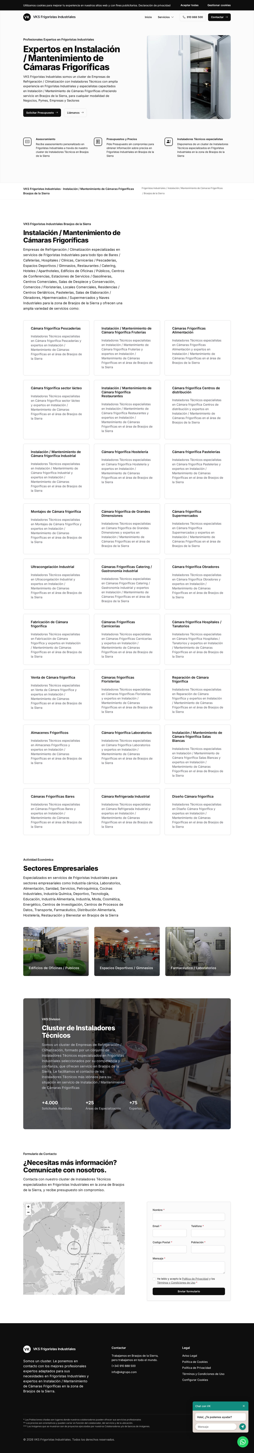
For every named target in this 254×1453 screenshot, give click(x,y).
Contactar (217, 17)
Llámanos (73, 112)
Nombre (159, 1209)
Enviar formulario (189, 1291)
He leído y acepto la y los (186, 1280)
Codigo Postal (162, 1242)
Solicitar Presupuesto (40, 112)
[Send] (242, 1426)
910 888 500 (195, 17)
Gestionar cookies (219, 5)
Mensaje (159, 1258)
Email (157, 1226)
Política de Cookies (195, 1362)
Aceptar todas (190, 5)
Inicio (148, 17)
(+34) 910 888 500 (124, 1366)
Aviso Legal (189, 1355)
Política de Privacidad (195, 1278)
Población (198, 1242)
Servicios (164, 17)
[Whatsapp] (242, 1441)
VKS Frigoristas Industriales (54, 17)
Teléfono (197, 1226)
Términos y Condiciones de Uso (176, 1282)
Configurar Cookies (195, 1380)
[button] (74, 1248)
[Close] (244, 1406)
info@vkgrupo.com (124, 1372)
